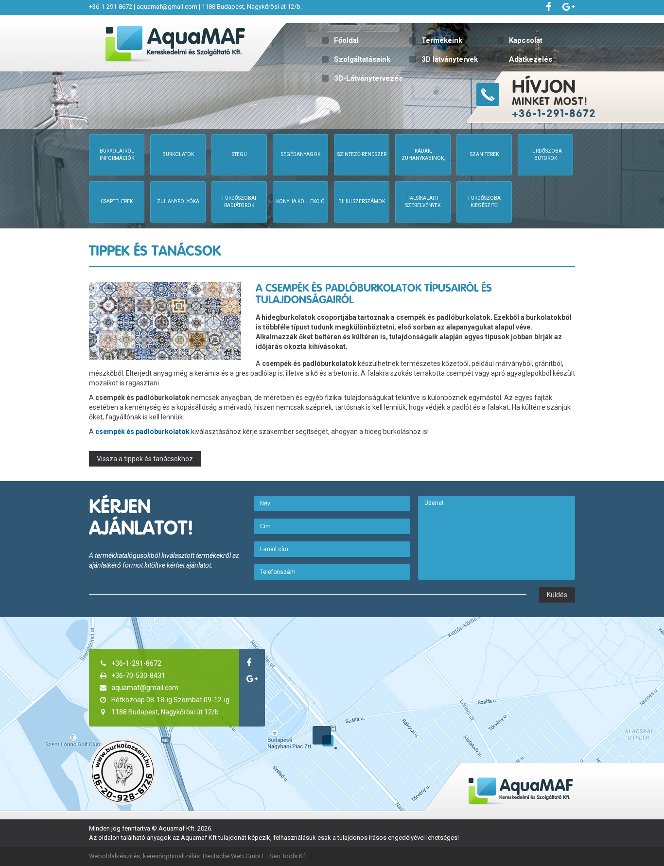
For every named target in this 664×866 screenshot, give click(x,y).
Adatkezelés (530, 59)
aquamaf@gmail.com (167, 6)
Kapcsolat (525, 40)
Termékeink (441, 40)
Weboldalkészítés (114, 856)
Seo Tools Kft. (289, 856)
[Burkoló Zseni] (123, 771)
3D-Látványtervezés (368, 78)
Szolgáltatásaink (362, 59)
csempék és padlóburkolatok (142, 431)
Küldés (557, 595)
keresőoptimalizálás (171, 856)
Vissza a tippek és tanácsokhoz (145, 459)
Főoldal (346, 40)
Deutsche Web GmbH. (234, 856)
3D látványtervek (449, 59)
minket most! (554, 97)
